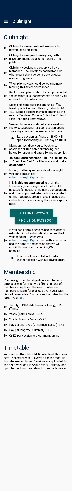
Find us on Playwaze (31, 213)
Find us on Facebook (36, 220)
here (21, 298)
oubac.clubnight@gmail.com (27, 177)
